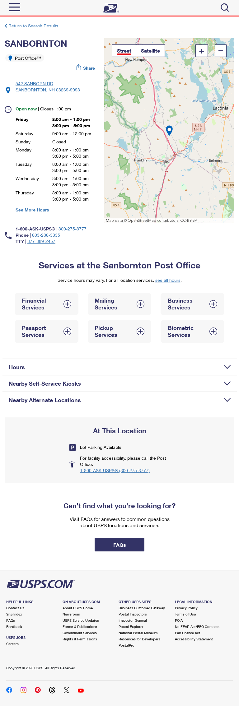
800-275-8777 (73, 228)
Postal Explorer (131, 627)
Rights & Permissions (80, 639)
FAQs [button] (119, 545)
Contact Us (15, 608)
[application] (169, 130)
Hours (17, 367)
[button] (86, 68)
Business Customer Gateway (142, 608)
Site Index (14, 614)
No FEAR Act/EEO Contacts (197, 627)
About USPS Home (78, 608)
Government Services (80, 633)
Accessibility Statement (194, 639)
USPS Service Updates (81, 620)
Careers (12, 644)
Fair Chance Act (187, 633)
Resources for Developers (139, 639)
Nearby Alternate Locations (45, 400)
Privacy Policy (186, 608)
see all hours (167, 280)
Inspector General (133, 620)
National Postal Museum (138, 633)
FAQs (10, 620)
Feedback (14, 627)
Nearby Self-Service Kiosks (45, 383)
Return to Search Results (33, 25)
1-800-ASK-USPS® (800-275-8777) (115, 470)
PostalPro (126, 645)
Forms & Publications (80, 627)
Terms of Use (185, 614)
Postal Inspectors (133, 614)
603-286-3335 (46, 235)
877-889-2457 (41, 241)
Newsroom (71, 614)
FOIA (179, 620)
